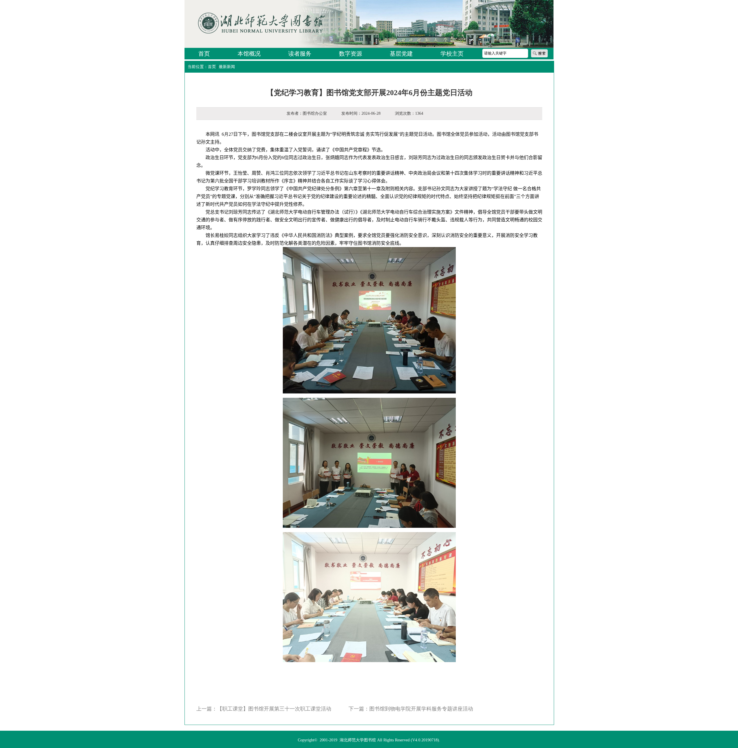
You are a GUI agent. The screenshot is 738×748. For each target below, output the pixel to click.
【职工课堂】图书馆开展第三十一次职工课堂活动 (274, 709)
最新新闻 (227, 67)
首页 (212, 67)
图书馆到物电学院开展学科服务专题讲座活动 (421, 709)
